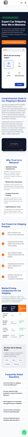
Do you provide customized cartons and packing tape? (14, 410)
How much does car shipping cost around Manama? (14, 384)
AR (21, 2)
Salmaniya (16, 364)
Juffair (7, 360)
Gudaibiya (7, 364)
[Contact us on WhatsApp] (24, 432)
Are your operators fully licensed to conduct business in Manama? (14, 393)
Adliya (13, 360)
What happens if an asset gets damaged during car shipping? (14, 402)
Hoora (20, 360)
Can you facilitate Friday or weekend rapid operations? (14, 419)
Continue (19, 84)
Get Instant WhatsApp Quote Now (14, 42)
